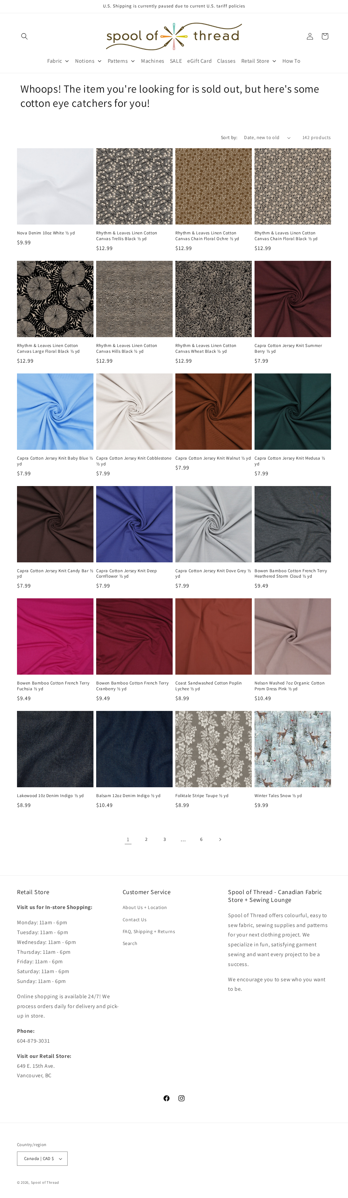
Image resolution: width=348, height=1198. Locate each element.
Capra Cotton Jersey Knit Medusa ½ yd (290, 461)
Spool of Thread (45, 1182)
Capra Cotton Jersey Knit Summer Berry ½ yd (288, 348)
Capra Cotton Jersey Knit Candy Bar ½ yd (55, 573)
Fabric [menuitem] (54, 60)
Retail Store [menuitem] (255, 60)
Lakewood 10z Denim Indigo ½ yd (50, 795)
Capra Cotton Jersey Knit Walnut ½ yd (213, 458)
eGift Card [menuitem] (199, 60)
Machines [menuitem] (152, 60)
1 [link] (128, 839)
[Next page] (219, 839)
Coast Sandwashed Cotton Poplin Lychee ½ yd (208, 686)
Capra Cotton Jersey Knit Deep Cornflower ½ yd (126, 573)
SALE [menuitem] (176, 60)
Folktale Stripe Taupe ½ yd (202, 795)
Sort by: (229, 137)
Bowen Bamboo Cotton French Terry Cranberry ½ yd (132, 686)
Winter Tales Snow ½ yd (278, 795)
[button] (24, 36)
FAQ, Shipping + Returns (149, 931)
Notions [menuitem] (84, 60)
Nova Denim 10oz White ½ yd (46, 233)
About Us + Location (145, 907)
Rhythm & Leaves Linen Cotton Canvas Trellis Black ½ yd (126, 235)
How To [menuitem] (291, 60)
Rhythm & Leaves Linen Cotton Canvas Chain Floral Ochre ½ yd (207, 235)
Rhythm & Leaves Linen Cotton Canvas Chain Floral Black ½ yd (286, 235)
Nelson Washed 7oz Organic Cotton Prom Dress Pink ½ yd (290, 686)
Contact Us (135, 919)
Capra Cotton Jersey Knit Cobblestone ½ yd (134, 461)
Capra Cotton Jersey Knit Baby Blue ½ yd (55, 461)
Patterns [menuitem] (118, 60)
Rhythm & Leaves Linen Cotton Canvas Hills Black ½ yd (126, 348)
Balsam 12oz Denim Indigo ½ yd (128, 795)
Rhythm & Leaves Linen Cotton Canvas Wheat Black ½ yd (206, 348)
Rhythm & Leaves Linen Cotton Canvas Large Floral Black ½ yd (48, 348)
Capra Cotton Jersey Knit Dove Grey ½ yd (213, 573)
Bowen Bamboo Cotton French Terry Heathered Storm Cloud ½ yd (291, 573)
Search (130, 943)
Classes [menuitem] (226, 60)
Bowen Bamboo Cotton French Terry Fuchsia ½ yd (53, 686)
